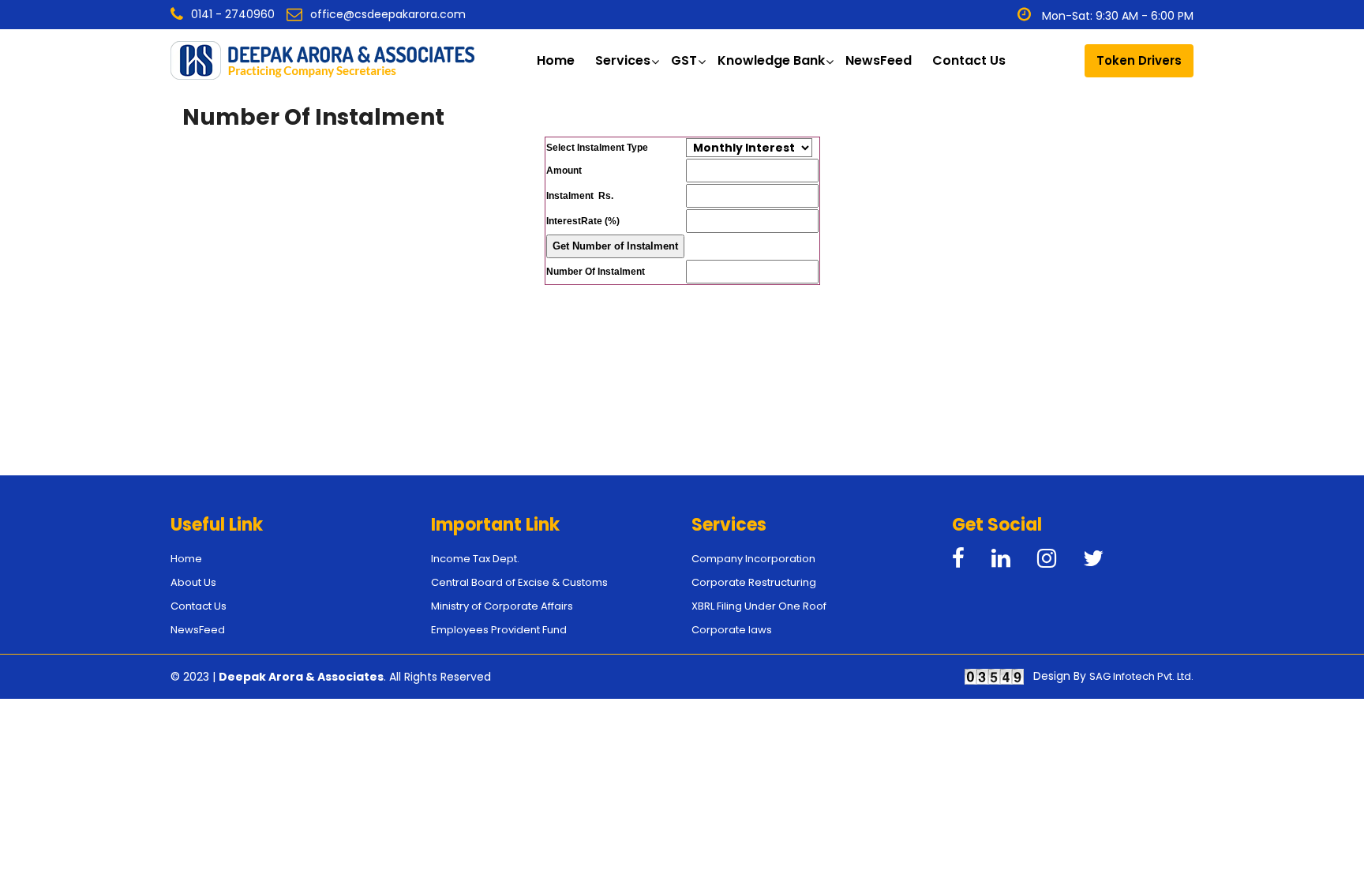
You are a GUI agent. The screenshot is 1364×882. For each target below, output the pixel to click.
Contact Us (969, 60)
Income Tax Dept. (475, 558)
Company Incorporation (753, 558)
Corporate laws (731, 629)
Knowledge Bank (771, 60)
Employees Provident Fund (499, 629)
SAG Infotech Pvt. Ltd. (1141, 676)
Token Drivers (1139, 60)
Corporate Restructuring (753, 582)
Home (556, 60)
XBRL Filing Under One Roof (758, 606)
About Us (193, 582)
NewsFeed (878, 60)
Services (622, 60)
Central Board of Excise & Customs (519, 582)
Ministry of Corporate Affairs (502, 606)
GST (684, 60)
